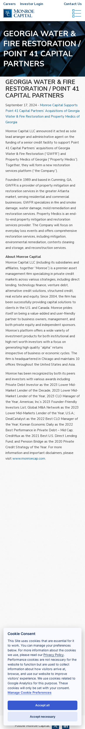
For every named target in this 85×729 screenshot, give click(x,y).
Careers (9, 4)
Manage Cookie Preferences (29, 692)
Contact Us (73, 4)
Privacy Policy (53, 655)
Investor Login (31, 4)
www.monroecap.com (28, 458)
